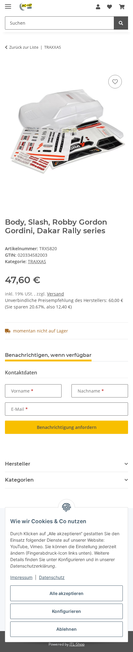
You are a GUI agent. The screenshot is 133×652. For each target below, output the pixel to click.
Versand (55, 294)
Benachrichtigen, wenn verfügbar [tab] (48, 355)
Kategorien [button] (19, 480)
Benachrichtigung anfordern (67, 427)
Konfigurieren (66, 611)
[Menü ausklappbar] (8, 4)
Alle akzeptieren (66, 593)
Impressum (21, 577)
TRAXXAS (37, 261)
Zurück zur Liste (23, 47)
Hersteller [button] (17, 464)
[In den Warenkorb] (10, 66)
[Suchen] (121, 23)
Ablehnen (66, 629)
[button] (98, 7)
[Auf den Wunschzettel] (115, 81)
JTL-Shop (77, 644)
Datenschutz (52, 577)
